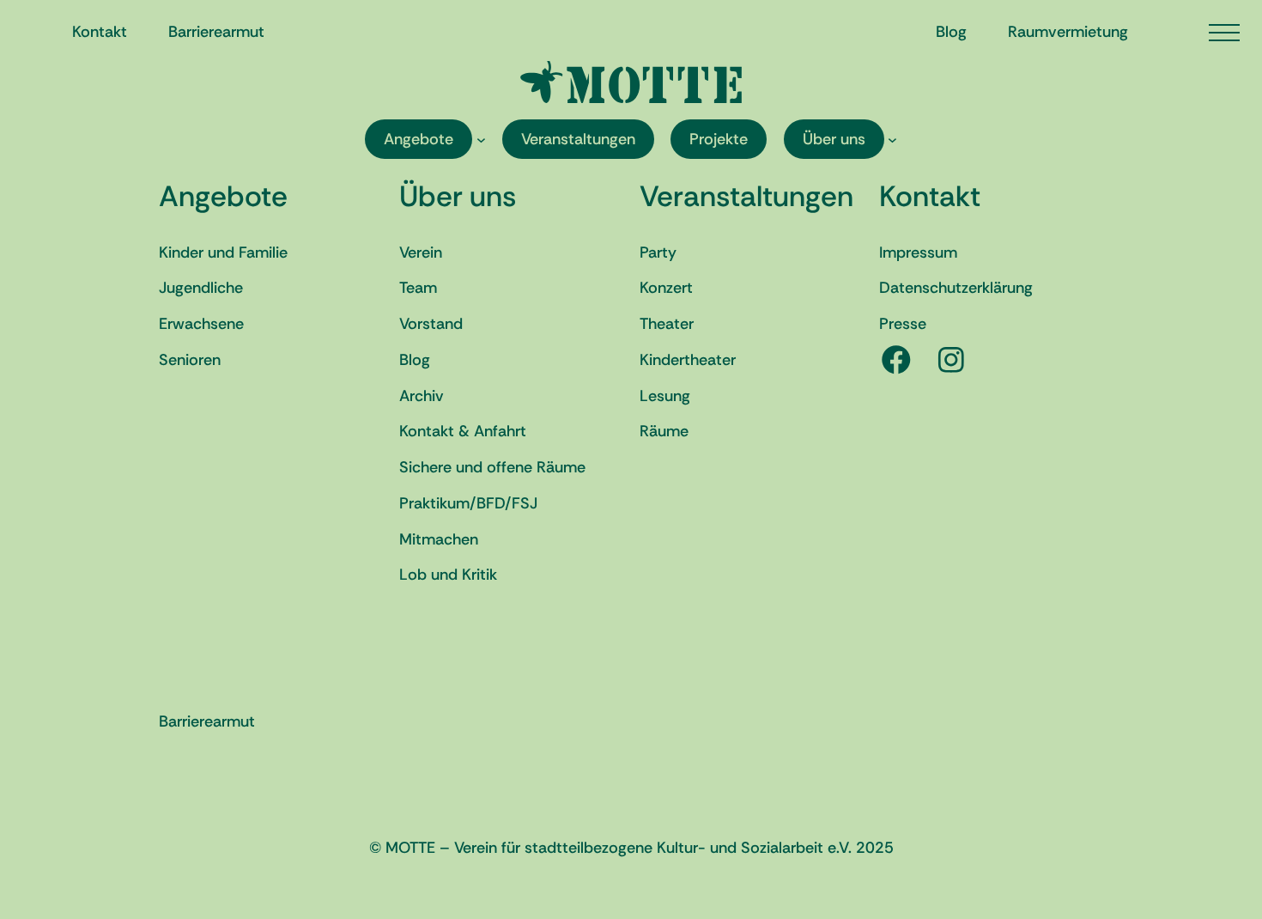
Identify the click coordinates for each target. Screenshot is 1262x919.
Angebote (223, 196)
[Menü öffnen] (1224, 32)
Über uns (457, 196)
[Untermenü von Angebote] (481, 139)
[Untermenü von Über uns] (892, 139)
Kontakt (929, 196)
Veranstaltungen (746, 196)
